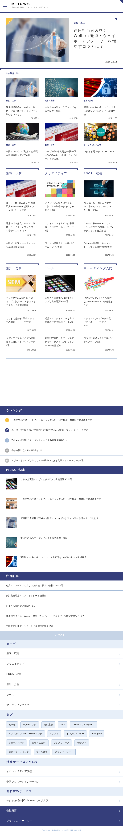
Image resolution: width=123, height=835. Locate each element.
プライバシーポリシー (19, 820)
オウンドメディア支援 (19, 771)
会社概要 (11, 810)
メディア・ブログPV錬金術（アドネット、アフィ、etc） (97, 322)
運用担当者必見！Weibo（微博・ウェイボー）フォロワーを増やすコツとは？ (95, 38)
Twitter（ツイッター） (83, 724)
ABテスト (81, 742)
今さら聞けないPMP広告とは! (27, 450)
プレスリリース (61, 742)
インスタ (54, 733)
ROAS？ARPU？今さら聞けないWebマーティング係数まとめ (98, 301)
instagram (97, 733)
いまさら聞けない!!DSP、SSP (99, 151)
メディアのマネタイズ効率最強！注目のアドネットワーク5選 (59, 227)
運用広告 (48, 724)
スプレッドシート (64, 752)
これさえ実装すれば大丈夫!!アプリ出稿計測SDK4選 (59, 299)
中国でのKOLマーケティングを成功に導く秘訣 (60, 109)
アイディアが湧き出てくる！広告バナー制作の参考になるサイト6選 (59, 206)
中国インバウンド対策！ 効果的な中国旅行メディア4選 (22, 153)
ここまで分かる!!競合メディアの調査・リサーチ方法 (20, 320)
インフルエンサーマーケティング (25, 733)
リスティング (29, 724)
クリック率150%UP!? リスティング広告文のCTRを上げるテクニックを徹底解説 (98, 227)
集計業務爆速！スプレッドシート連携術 (26, 595)
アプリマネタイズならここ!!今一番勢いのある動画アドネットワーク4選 (48, 460)
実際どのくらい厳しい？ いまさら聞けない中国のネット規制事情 (100, 111)
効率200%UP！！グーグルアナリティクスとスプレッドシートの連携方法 (59, 342)
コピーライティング (19, 752)
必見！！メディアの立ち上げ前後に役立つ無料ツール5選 (59, 320)
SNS (62, 724)
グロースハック (16, 742)
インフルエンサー (75, 733)
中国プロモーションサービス (23, 781)
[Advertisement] (61, 382)
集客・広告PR (39, 742)
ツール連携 (42, 752)
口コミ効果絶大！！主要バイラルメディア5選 (59, 245)
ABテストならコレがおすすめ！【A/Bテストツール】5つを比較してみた (98, 206)
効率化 (12, 724)
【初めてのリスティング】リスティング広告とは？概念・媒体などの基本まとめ (52, 420)
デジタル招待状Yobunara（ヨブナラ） (28, 800)
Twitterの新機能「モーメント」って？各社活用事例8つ (98, 245)
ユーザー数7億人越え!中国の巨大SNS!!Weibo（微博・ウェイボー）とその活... (61, 155)
